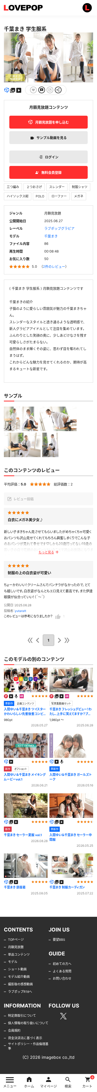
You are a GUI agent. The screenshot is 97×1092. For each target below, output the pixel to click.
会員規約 (14, 1030)
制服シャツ (79, 187)
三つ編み (13, 187)
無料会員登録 (51, 172)
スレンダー (57, 187)
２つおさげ (34, 187)
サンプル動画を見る (51, 138)
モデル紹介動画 (19, 977)
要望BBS (59, 940)
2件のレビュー (54, 266)
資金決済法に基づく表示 (25, 1038)
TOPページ (16, 940)
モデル (12, 962)
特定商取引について (22, 1016)
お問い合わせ (62, 978)
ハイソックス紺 (17, 196)
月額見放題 (16, 947)
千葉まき (51, 236)
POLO (40, 196)
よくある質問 (62, 971)
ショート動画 (17, 969)
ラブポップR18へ (20, 992)
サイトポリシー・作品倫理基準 (28, 1046)
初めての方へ (62, 964)
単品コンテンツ (19, 954)
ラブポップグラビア (59, 228)
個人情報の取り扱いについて (28, 1023)
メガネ (78, 196)
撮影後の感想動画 (20, 984)
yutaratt (20, 611)
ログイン (51, 157)
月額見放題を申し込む (52, 122)
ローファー (59, 196)
